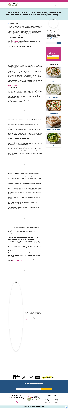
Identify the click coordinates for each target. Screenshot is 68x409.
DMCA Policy (56, 399)
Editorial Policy (47, 402)
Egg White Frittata (53, 113)
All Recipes (45, 5)
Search (58, 43)
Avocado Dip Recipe (53, 145)
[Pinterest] (17, 402)
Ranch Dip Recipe (53, 97)
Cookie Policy (47, 400)
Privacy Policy (56, 397)
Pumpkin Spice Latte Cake (53, 129)
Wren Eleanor (15, 41)
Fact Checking (56, 400)
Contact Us (27, 320)
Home (7, 9)
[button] (32, 5)
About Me (27, 5)
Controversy (12, 9)
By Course (32, 5)
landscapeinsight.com (17, 260)
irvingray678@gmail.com (29, 319)
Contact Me (47, 399)
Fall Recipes (39, 5)
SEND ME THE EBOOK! (53, 58)
